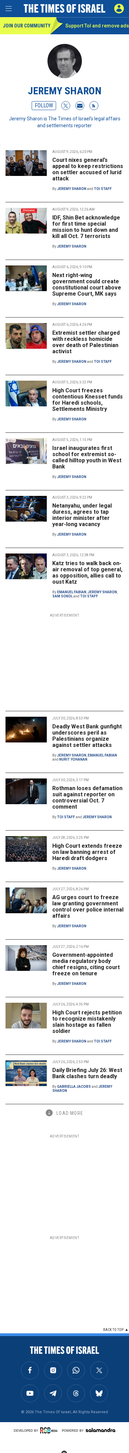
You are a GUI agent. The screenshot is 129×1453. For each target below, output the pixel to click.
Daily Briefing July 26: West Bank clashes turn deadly (87, 1073)
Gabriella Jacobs (74, 1086)
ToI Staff (103, 189)
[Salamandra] (100, 1430)
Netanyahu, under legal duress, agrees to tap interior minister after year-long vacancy (82, 514)
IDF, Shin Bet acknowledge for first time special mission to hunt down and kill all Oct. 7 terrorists (86, 226)
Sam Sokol (62, 596)
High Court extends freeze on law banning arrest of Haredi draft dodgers (87, 852)
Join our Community (26, 25)
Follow (44, 105)
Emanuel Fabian (71, 592)
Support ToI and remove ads (97, 25)
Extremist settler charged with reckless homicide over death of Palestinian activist (86, 342)
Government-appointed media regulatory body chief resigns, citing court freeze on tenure (86, 964)
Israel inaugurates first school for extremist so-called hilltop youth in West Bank (86, 457)
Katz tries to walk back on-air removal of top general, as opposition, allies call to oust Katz (87, 572)
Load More (69, 1113)
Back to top (113, 1330)
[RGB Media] (50, 1430)
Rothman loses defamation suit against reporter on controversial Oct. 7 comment (87, 797)
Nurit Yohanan (73, 759)
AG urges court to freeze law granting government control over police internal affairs (87, 906)
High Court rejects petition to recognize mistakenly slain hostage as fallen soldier (87, 1021)
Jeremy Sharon (71, 189)
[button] (119, 8)
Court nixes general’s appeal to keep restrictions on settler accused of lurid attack (87, 169)
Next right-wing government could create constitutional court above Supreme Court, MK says (86, 284)
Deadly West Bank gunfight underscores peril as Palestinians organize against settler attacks (87, 735)
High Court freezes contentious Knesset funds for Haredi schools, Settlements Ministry (87, 399)
